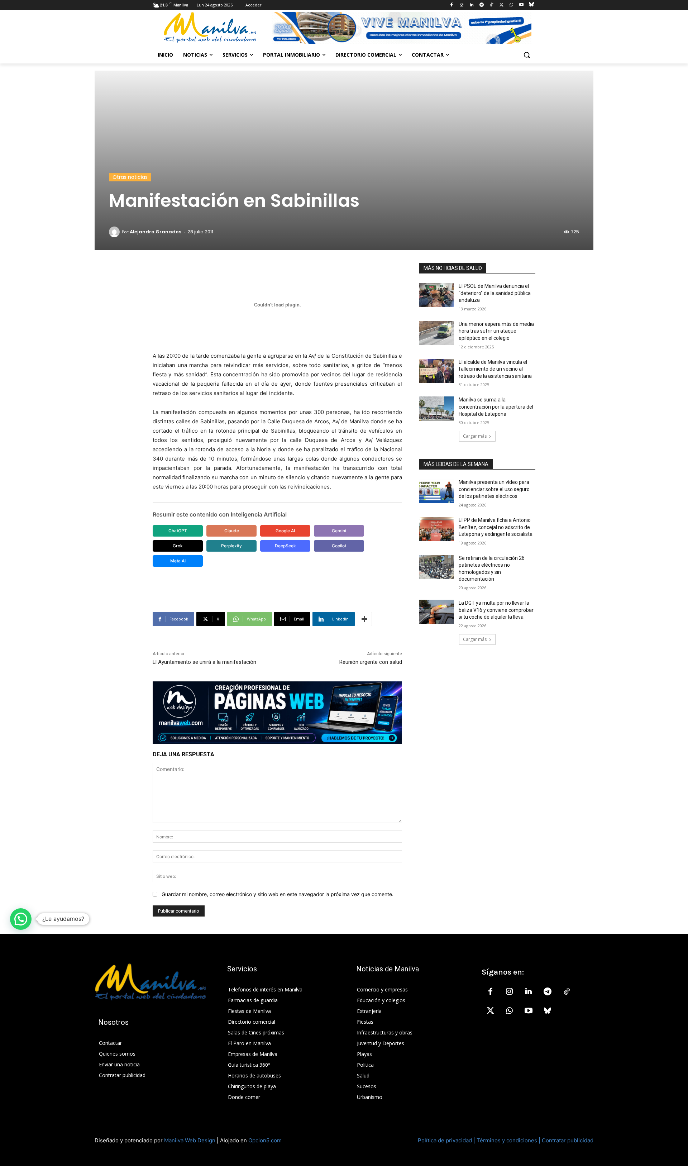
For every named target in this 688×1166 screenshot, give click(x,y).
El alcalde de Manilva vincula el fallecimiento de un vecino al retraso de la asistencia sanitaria (495, 369)
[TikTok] (491, 5)
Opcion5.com (265, 1140)
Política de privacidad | (447, 1140)
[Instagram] (462, 5)
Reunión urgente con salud (370, 662)
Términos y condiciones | (508, 1140)
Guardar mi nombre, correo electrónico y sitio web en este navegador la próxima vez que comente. (277, 894)
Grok (178, 545)
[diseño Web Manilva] (277, 712)
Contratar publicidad (567, 1140)
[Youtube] (521, 5)
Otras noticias (130, 177)
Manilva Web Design (189, 1140)
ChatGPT (177, 530)
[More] (364, 619)
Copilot (339, 545)
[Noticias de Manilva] (210, 27)
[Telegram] (481, 5)
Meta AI (178, 560)
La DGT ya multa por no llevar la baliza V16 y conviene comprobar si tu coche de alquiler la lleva (496, 610)
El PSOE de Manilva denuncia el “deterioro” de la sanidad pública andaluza (495, 293)
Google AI (285, 530)
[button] (526, 54)
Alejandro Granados (155, 231)
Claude (231, 530)
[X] (501, 5)
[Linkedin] (471, 5)
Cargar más (475, 436)
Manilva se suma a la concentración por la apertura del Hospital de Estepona (496, 407)
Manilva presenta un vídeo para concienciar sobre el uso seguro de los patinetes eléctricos (494, 489)
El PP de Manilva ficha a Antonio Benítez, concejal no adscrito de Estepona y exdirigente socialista (495, 527)
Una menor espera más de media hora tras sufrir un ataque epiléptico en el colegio (496, 331)
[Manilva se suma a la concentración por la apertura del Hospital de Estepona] (436, 408)
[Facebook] (452, 5)
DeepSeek (285, 545)
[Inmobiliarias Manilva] (401, 28)
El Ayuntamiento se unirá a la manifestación (204, 662)
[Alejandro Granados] (115, 232)
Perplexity (231, 545)
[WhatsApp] (511, 5)
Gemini (339, 530)
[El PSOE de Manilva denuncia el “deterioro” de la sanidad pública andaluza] (436, 295)
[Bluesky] (531, 5)
